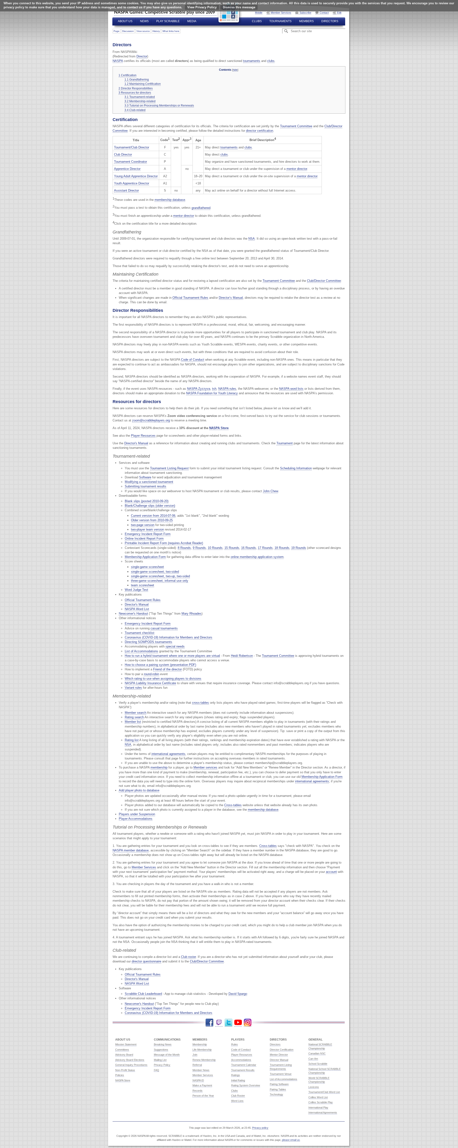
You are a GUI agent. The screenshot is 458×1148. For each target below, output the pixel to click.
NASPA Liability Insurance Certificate (150, 683)
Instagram (247, 1023)
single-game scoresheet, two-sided (155, 571)
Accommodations (241, 1059)
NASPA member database (131, 850)
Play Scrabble (168, 21)
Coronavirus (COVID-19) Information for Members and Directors (168, 637)
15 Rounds (231, 548)
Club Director (123, 154)
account (331, 872)
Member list (133, 721)
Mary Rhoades (192, 613)
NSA (251, 238)
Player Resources (143, 435)
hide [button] (235, 69)
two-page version (142, 525)
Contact (324, 12)
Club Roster (238, 1095)
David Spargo (238, 994)
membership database (170, 200)
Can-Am (313, 1058)
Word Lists (237, 1100)
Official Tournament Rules (190, 297)
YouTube (238, 1023)
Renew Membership (204, 1059)
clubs (271, 61)
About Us (125, 21)
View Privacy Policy (202, 7)
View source (143, 31)
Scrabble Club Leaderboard (143, 994)
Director (141, 56)
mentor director (296, 169)
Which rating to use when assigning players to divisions (163, 678)
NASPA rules (227, 388)
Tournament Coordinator (130, 161)
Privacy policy (260, 1127)
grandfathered (201, 208)
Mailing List (160, 1059)
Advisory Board (124, 1054)
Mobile (258, 12)
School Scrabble (317, 1063)
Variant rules (133, 687)
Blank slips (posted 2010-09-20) (146, 501)
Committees (122, 1049)
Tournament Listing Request (169, 468)
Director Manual (279, 1059)
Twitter (228, 1023)
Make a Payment (202, 1085)
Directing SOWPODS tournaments (148, 642)
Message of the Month (167, 1054)
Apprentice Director (127, 169)
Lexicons (313, 1087)
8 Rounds (184, 548)
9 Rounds (199, 548)
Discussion (128, 31)
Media (191, 21)
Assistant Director (126, 190)
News (144, 21)
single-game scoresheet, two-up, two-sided (160, 576)
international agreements (168, 754)
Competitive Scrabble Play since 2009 (165, 12)
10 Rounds (215, 548)
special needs (175, 646)
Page (117, 31)
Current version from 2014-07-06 (153, 515)
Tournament (284, 443)
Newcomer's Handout (133, 613)
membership (159, 767)
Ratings (235, 1075)
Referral (197, 1064)
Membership (200, 1044)
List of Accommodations (141, 651)
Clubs (257, 21)
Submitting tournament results (145, 486)
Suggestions (161, 1049)
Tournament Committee (296, 126)
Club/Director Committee (324, 281)
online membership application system (257, 557)
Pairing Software (279, 1084)
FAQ (156, 1070)
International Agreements (322, 1112)
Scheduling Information (296, 468)
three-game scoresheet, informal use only (159, 580)
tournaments (251, 61)
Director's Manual (136, 443)
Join (195, 1054)
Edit (339, 12)
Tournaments (280, 21)
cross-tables (200, 702)
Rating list (132, 740)
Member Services (281, 12)
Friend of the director (167, 669)
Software (145, 477)
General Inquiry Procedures (131, 1064)
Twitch (219, 1023)
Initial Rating (238, 1080)
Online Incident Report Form (144, 538)
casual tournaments (164, 628)
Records (198, 1090)
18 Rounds (282, 548)
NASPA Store (219, 428)
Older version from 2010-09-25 (152, 520)
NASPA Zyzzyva (198, 388)
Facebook (209, 1023)
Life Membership (202, 1049)
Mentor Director (279, 1054)
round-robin (151, 674)
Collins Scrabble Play (320, 1102)
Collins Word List (318, 1097)
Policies (119, 1075)
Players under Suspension (137, 814)
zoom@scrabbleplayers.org (151, 420)
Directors (329, 21)
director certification (259, 130)
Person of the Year (203, 1095)
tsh (214, 388)
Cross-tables (233, 805)
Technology (276, 1094)
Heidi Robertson (242, 655)
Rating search (134, 717)
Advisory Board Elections (129, 1059)
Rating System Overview (245, 1085)
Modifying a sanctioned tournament (149, 482)
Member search (135, 712)
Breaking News (163, 1044)
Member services (205, 767)
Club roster (188, 957)
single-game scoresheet (147, 567)
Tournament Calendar (243, 1064)
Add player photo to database (139, 790)
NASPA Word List (137, 609)
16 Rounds (248, 548)
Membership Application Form (145, 557)
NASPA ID (198, 1080)
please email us (291, 1139)
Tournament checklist (139, 633)
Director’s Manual (231, 297)
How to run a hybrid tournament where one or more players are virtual (172, 655)
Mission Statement (125, 1044)
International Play (318, 1107)
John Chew (270, 491)
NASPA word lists (291, 388)
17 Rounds (265, 548)
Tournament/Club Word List (324, 1092)
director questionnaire (146, 961)
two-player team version (147, 529)
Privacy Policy (162, 1064)
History (156, 31)
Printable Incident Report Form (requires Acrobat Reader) (164, 543)
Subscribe (305, 12)
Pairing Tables (278, 1089)
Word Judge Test (136, 590)
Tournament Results (243, 1070)
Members (306, 21)
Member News (201, 1070)
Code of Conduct (192, 359)
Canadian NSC (317, 1053)
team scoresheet (142, 585)
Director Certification (281, 1049)
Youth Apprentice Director (131, 183)
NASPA (118, 61)
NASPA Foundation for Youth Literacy (212, 393)
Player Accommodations (135, 818)
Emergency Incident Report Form (148, 534)
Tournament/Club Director (131, 147)
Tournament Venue (280, 1073)
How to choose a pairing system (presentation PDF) (160, 665)
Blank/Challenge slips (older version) (150, 505)
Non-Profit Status (125, 1070)
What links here (170, 31)
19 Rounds (298, 548)
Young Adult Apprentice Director (136, 176)
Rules (234, 1044)
